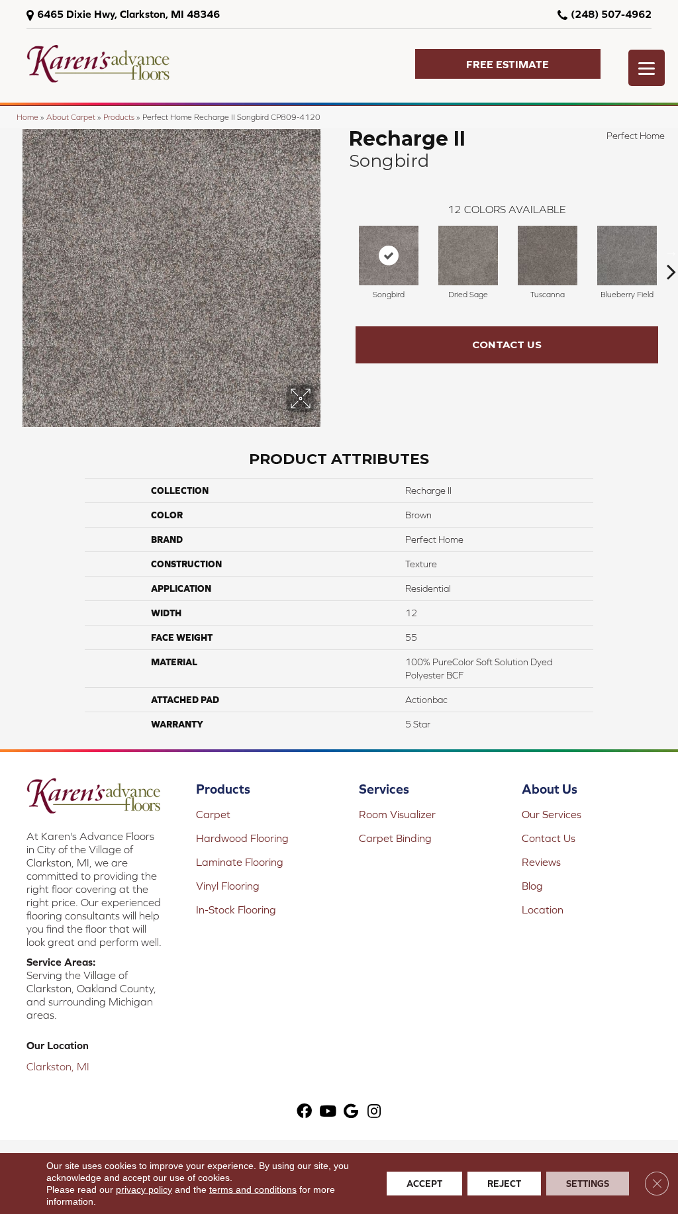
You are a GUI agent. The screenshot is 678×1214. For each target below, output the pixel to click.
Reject (504, 1183)
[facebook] (304, 1111)
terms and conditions (253, 1189)
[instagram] (374, 1111)
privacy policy (144, 1189)
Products (118, 117)
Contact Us (507, 344)
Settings (587, 1183)
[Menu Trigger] (646, 68)
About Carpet (70, 117)
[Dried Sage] (468, 255)
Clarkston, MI (57, 1066)
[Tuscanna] (547, 255)
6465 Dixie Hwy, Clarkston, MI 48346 (128, 14)
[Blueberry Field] (627, 255)
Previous (342, 251)
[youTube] (327, 1111)
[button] (508, 64)
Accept (424, 1183)
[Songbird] (389, 255)
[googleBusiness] (351, 1111)
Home (27, 117)
